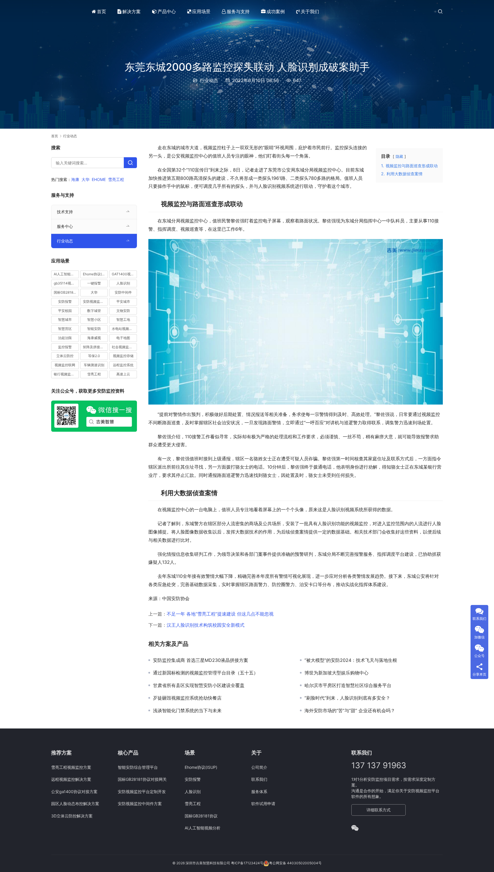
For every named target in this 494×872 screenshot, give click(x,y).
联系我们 (259, 779)
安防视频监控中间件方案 (140, 803)
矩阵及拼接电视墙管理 (95, 347)
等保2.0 (94, 356)
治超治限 (65, 338)
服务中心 (65, 226)
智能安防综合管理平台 (138, 767)
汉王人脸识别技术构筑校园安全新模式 (205, 625)
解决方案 (131, 11)
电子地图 (123, 338)
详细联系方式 (378, 809)
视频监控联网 (65, 365)
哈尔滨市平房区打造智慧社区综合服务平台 (347, 685)
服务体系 (259, 791)
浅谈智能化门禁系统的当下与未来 (187, 710)
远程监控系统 (123, 365)
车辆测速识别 (94, 365)
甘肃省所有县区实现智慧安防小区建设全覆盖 (198, 685)
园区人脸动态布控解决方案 (75, 803)
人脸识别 (123, 283)
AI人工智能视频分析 (66, 274)
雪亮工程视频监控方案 (71, 767)
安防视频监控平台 (95, 301)
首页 (101, 11)
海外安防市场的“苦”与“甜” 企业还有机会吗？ (349, 710)
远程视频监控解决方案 (71, 779)
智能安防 (94, 328)
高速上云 (123, 374)
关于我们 (310, 11)
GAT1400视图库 (124, 274)
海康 (75, 179)
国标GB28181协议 (66, 292)
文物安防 (123, 310)
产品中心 (167, 11)
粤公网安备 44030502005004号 (295, 863)
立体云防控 (64, 356)
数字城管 (94, 310)
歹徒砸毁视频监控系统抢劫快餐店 (187, 697)
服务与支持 (238, 11)
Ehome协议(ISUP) (95, 274)
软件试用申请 (263, 803)
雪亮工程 (116, 179)
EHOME (99, 179)
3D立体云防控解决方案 (72, 815)
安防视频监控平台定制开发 (142, 791)
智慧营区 (65, 328)
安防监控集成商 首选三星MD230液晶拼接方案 (200, 660)
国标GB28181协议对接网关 (142, 779)
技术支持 (65, 211)
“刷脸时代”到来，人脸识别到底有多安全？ (347, 697)
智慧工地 (123, 319)
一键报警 (94, 283)
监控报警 (65, 347)
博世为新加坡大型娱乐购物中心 (336, 672)
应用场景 (201, 11)
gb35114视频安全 (66, 283)
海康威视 (94, 338)
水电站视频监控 (124, 328)
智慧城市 (65, 319)
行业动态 (209, 80)
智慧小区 (94, 319)
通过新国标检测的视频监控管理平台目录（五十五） (205, 672)
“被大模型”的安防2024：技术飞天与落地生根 (350, 660)
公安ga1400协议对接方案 (74, 791)
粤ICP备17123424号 (247, 863)
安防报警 (65, 301)
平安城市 (123, 301)
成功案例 (275, 11)
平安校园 (65, 310)
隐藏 (399, 156)
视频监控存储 (123, 356)
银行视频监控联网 (66, 374)
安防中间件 (123, 292)
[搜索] (440, 11)
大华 (85, 179)
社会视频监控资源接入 (124, 347)
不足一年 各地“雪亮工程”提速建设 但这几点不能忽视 (220, 614)
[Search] (130, 162)
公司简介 (259, 767)
